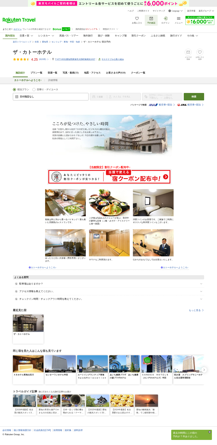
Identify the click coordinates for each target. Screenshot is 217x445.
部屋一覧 (52, 72)
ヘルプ (131, 11)
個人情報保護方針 (22, 430)
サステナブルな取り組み (113, 59)
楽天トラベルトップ (22, 42)
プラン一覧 (36, 72)
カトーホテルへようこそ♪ (43, 267)
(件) (42, 59)
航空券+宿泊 (165, 104)
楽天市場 (191, 11)
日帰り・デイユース (47, 89)
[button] (42, 317)
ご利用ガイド (143, 11)
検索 (194, 96)
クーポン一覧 (138, 72)
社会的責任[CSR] (42, 430)
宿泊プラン (23, 89)
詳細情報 (53, 80)
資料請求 (78, 430)
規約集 (68, 430)
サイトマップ (159, 11)
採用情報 (57, 430)
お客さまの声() (116, 72)
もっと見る (195, 310)
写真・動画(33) (71, 72)
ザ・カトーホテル (32, 52)
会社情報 (6, 430)
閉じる (209, 432)
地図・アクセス (92, 72)
